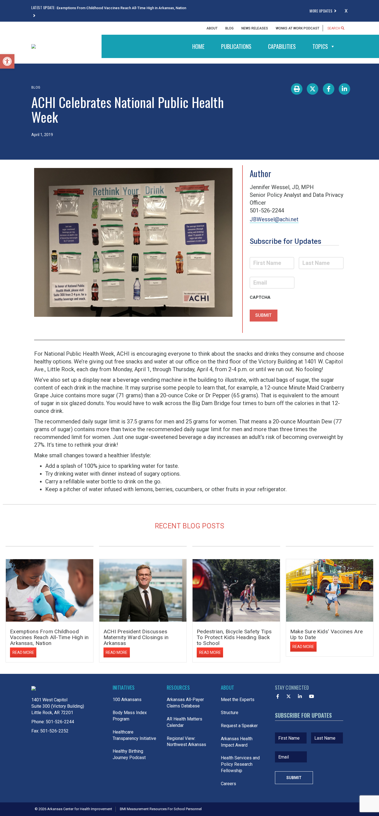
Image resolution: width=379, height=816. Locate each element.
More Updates (321, 11)
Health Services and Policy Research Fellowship (240, 764)
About (212, 28)
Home (198, 46)
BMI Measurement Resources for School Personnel (161, 809)
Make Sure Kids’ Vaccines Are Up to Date (326, 634)
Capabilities (282, 46)
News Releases (254, 28)
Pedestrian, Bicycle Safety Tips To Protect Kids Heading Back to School (234, 637)
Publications (236, 46)
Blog (229, 28)
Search (334, 28)
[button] (7, 61)
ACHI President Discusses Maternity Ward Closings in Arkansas (136, 637)
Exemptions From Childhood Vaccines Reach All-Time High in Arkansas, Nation (49, 637)
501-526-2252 (54, 731)
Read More (23, 652)
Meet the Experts (237, 699)
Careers (228, 783)
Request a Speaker (239, 725)
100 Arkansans (127, 699)
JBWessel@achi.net (274, 219)
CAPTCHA (260, 297)
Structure (229, 712)
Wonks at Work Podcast (297, 28)
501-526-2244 (60, 721)
